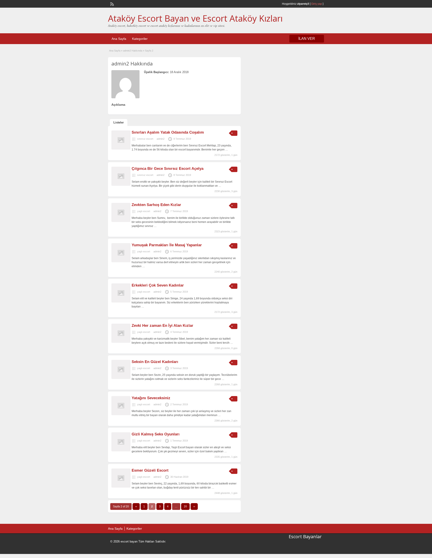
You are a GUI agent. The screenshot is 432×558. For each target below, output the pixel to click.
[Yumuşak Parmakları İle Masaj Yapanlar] (120, 261)
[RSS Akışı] (111, 3)
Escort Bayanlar (305, 536)
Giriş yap (316, 3)
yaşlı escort (143, 211)
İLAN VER (306, 38)
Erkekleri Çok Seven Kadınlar (158, 285)
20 (185, 506)
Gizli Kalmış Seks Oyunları (156, 434)
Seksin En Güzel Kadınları (155, 362)
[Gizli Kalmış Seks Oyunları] (120, 450)
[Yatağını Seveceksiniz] (120, 414)
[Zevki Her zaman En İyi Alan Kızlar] (120, 341)
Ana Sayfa (119, 38)
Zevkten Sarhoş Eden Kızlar (156, 205)
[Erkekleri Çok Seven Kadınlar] (120, 301)
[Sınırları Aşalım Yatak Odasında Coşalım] (120, 148)
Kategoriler (140, 38)
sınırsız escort (145, 138)
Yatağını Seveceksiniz (151, 398)
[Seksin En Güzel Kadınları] (120, 378)
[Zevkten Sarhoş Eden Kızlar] (120, 221)
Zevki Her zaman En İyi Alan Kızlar (162, 325)
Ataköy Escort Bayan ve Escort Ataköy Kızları (195, 18)
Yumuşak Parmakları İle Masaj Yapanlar (167, 245)
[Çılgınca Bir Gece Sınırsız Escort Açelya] (120, 184)
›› (194, 506)
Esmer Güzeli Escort (150, 470)
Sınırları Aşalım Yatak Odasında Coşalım (168, 132)
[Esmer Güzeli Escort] (120, 486)
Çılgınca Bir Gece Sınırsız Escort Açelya (167, 168)
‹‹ (136, 506)
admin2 (160, 138)
